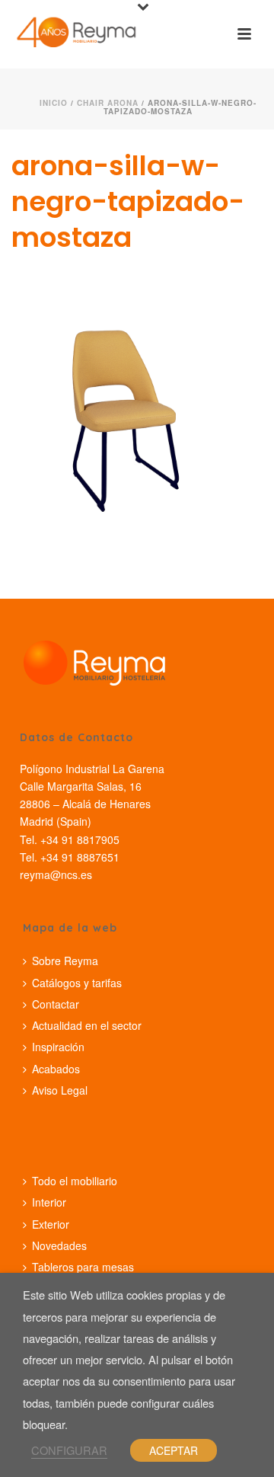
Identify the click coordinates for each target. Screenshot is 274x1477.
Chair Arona (108, 103)
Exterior (50, 1224)
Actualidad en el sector (87, 1025)
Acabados (56, 1068)
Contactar (55, 1004)
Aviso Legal (60, 1090)
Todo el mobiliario (74, 1180)
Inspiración (58, 1046)
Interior (49, 1202)
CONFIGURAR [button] (69, 1450)
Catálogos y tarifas (77, 982)
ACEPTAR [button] (173, 1450)
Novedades (59, 1245)
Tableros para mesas (83, 1266)
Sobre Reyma (65, 960)
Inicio (54, 103)
